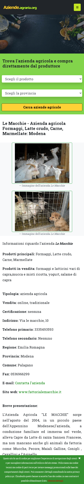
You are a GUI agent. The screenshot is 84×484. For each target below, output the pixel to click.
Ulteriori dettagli (55, 481)
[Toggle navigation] (77, 7)
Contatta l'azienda (30, 383)
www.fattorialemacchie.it (40, 392)
